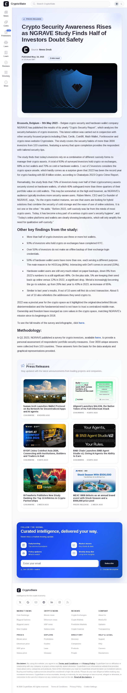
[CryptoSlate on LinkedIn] (51, 602)
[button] (6, 84)
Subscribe (109, 563)
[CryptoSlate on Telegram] (43, 602)
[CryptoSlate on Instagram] (59, 602)
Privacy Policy (89, 663)
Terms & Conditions (59, 687)
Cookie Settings (90, 687)
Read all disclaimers (83, 677)
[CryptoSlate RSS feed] (67, 602)
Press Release (33, 19)
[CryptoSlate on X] (20, 602)
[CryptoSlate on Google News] (28, 602)
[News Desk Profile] (26, 50)
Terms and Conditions (68, 663)
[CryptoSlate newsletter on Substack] (36, 602)
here (81, 323)
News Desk (45, 50)
